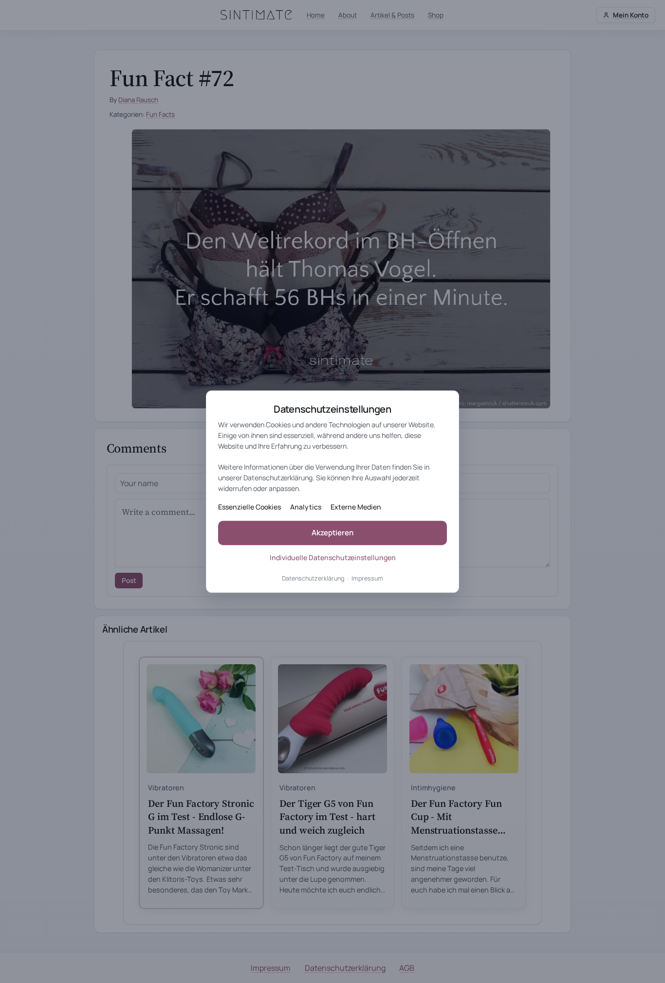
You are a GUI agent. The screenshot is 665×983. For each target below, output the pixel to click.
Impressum (367, 579)
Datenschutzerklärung (313, 579)
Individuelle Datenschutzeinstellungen (333, 557)
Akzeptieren (332, 533)
